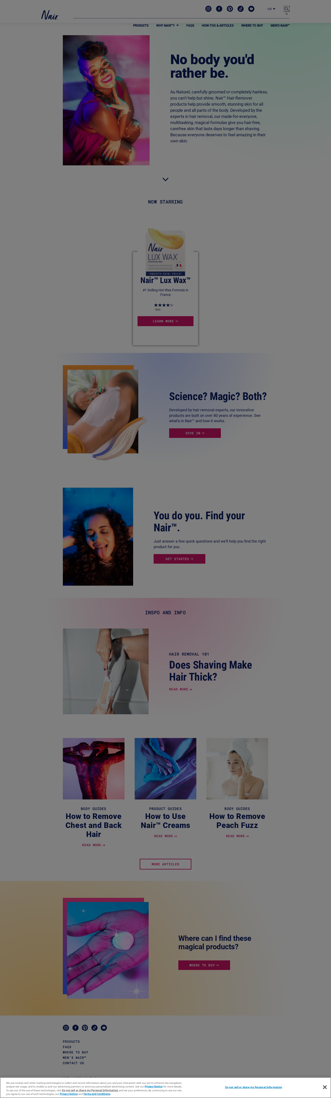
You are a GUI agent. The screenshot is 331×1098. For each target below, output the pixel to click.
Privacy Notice (154, 1086)
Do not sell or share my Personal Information (253, 1087)
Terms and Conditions (96, 1094)
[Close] (325, 1087)
